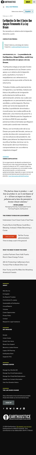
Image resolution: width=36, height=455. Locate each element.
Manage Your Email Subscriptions (12, 373)
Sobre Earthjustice (10, 159)
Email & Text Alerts (8, 341)
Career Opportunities (9, 312)
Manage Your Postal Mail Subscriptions (14, 376)
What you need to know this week (15, 250)
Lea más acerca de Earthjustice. (18, 176)
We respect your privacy (23, 426)
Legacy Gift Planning (9, 350)
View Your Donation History (11, 382)
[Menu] (34, 2)
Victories (5, 309)
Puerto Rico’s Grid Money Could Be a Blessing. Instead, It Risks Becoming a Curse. (17, 227)
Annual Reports (7, 306)
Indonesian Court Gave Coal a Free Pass (18, 220)
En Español (6, 294)
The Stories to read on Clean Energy (16, 215)
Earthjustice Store (8, 353)
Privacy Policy (7, 315)
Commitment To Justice (10, 300)
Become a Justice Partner (10, 347)
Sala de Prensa (12, 7)
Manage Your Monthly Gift (10, 370)
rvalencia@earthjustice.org (20, 47)
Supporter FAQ (7, 356)
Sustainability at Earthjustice (11, 303)
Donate (5, 335)
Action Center (7, 338)
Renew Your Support (9, 344)
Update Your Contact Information (12, 379)
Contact (5, 318)
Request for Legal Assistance (11, 321)
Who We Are (6, 291)
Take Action (9, 236)
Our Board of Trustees (9, 297)
